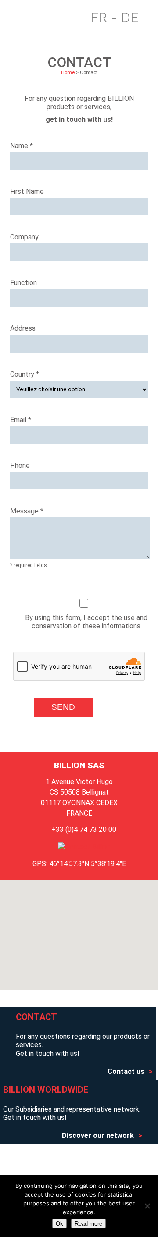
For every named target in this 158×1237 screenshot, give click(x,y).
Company (24, 237)
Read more (88, 1223)
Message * (26, 511)
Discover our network (98, 1135)
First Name (27, 191)
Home (23, 18)
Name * (21, 146)
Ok (59, 1223)
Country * (24, 374)
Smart (49, 18)
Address (23, 328)
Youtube (62, 1157)
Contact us (126, 1071)
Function (23, 282)
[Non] (147, 1205)
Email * (20, 420)
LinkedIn (98, 1157)
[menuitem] (103, 18)
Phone (20, 465)
